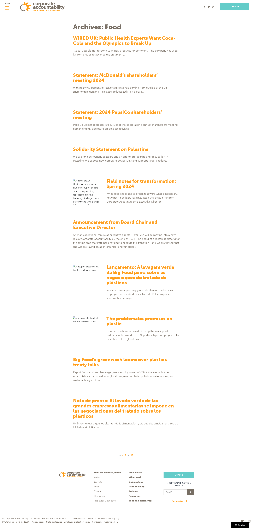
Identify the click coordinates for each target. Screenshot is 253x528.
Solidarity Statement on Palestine (110, 149)
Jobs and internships (141, 500)
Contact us (97, 522)
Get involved (136, 482)
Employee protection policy (77, 522)
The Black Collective (105, 500)
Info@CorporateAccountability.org (103, 518)
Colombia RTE (111, 522)
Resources (135, 496)
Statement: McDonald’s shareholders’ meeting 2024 (115, 77)
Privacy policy (37, 522)
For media (178, 501)
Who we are (135, 472)
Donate (234, 6)
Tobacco (98, 491)
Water (97, 477)
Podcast (133, 491)
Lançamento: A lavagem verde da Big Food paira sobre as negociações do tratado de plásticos (140, 274)
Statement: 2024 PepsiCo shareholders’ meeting (117, 114)
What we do (135, 477)
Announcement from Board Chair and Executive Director (115, 224)
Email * (168, 491)
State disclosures (54, 522)
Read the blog (137, 486)
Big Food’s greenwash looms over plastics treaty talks (120, 362)
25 (132, 454)
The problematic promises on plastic (139, 321)
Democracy (100, 496)
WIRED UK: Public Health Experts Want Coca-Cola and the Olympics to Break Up (124, 40)
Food (96, 486)
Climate (98, 482)
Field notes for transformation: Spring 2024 (141, 183)
